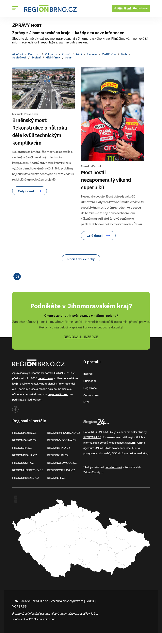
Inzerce (88, 373)
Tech (124, 54)
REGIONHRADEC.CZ (25, 477)
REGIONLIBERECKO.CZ (27, 470)
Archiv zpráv (91, 395)
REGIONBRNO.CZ (58, 447)
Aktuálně (17, 54)
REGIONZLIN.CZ (58, 455)
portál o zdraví (113, 467)
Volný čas (51, 54)
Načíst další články (81, 259)
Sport (68, 57)
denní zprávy (45, 378)
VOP (15, 606)
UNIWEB (130, 442)
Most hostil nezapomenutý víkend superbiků (106, 180)
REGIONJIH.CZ (22, 447)
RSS (86, 402)
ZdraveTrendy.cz (93, 472)
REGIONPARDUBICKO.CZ (63, 432)
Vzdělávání (108, 54)
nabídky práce (27, 388)
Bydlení (35, 57)
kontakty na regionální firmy (47, 383)
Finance (92, 54)
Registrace (140, 8)
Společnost (19, 57)
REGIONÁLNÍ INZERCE (81, 337)
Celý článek (26, 191)
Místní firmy (53, 57)
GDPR (90, 601)
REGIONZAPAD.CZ (24, 440)
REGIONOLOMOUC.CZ (62, 462)
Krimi (78, 54)
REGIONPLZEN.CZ (24, 432)
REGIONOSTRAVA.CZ (61, 470)
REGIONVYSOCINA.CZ (61, 440)
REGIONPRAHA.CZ (24, 455)
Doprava (34, 54)
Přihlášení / (124, 8)
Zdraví (66, 54)
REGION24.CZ (56, 477)
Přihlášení (89, 380)
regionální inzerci (58, 394)
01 (17, 276)
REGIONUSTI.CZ (23, 462)
